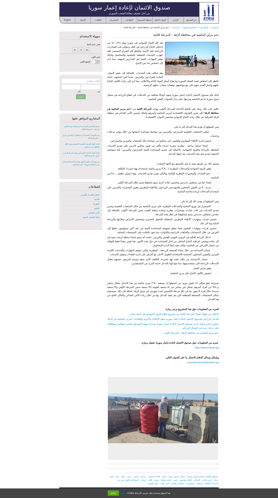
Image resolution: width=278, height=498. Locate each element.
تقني (175, 480)
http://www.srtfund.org (207, 347)
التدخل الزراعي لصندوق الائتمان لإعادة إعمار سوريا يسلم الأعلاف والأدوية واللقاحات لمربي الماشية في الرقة (163, 319)
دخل (117, 476)
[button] (217, 464)
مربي (129, 476)
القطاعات (129, 20)
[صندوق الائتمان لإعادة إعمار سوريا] (209, 12)
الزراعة (197, 480)
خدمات (144, 480)
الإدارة (175, 20)
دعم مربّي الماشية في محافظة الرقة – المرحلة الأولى (191, 333)
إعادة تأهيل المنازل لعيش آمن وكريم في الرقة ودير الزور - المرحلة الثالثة (81, 145)
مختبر (156, 480)
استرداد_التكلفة (211, 483)
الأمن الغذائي (93, 213)
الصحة (96, 199)
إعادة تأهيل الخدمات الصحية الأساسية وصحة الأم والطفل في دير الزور (82, 136)
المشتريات (113, 20)
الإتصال (83, 20)
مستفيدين (190, 483)
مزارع (143, 476)
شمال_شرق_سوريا (177, 476)
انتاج (123, 476)
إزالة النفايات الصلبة (91, 217)
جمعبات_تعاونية (177, 483)
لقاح (150, 480)
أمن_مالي (165, 483)
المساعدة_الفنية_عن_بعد (128, 480)
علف (111, 476)
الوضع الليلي (86, 62)
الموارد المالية (160, 20)
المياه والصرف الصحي (90, 195)
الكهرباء (96, 204)
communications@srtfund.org (203, 362)
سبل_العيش (153, 483)
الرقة (164, 476)
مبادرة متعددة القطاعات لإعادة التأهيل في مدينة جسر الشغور (82, 163)
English (67, 20)
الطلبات (98, 20)
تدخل (216, 480)
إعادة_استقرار (154, 476)
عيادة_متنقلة (166, 480)
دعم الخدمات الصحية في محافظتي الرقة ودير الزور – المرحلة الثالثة (81, 127)
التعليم (96, 208)
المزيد (122, 493)
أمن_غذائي (207, 480)
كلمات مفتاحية (93, 81)
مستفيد (200, 483)
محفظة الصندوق (145, 20)
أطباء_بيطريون (185, 480)
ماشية (136, 476)
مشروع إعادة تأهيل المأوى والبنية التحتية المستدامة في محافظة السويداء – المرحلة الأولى (81, 154)
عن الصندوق (191, 20)
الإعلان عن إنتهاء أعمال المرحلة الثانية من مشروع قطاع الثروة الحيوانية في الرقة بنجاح (174, 314)
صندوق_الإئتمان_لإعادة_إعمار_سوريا (202, 476)
